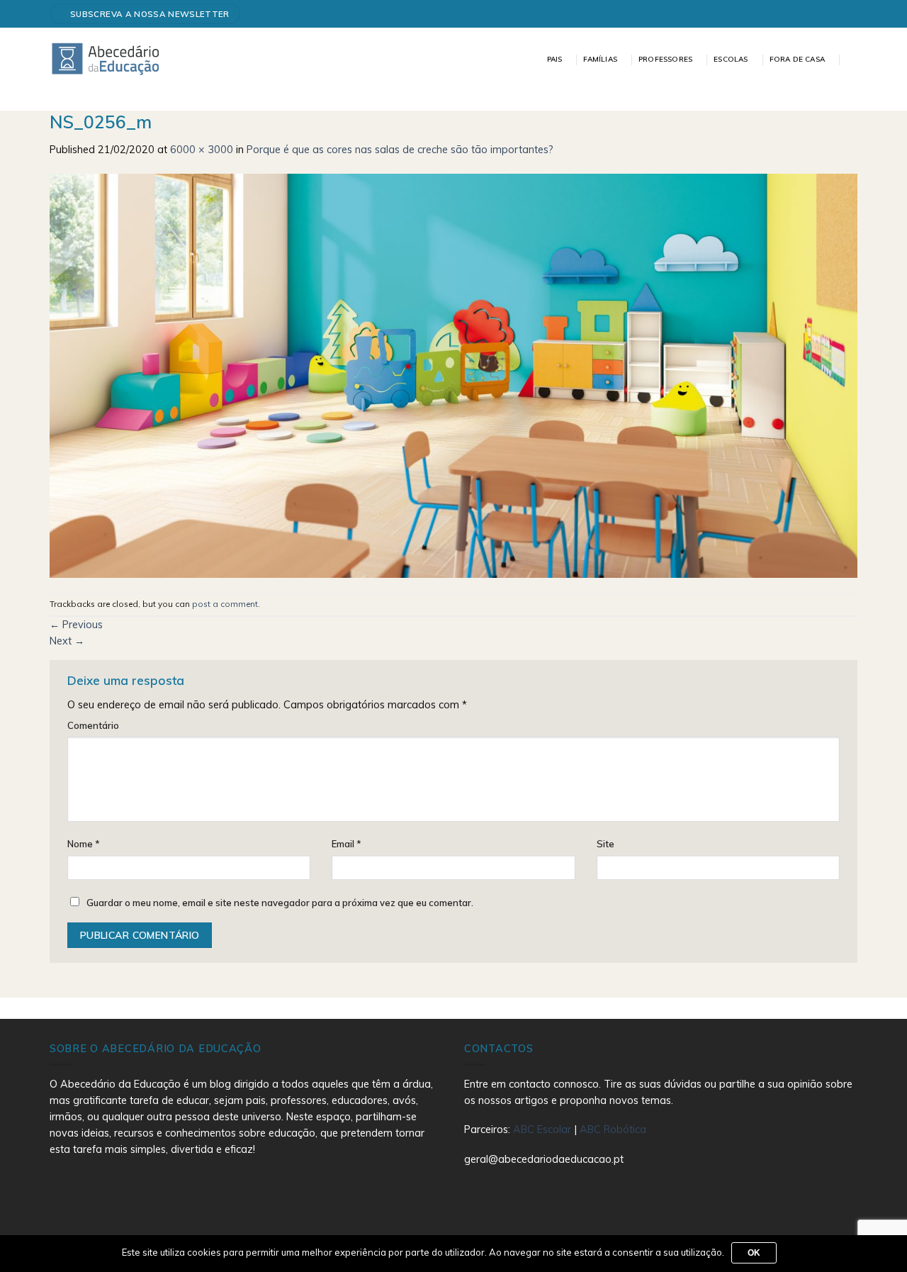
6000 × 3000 (201, 149)
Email (346, 843)
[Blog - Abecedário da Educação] (106, 58)
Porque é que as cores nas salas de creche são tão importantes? (400, 149)
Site (605, 843)
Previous (76, 624)
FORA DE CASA (797, 59)
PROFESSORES (665, 59)
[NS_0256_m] (453, 374)
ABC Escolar (543, 1129)
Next (67, 641)
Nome (83, 843)
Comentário (93, 725)
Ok (754, 1253)
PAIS (555, 59)
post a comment (225, 603)
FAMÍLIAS (600, 59)
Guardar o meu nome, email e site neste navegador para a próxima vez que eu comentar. (279, 902)
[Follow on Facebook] (845, 14)
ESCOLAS (731, 59)
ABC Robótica (613, 1129)
